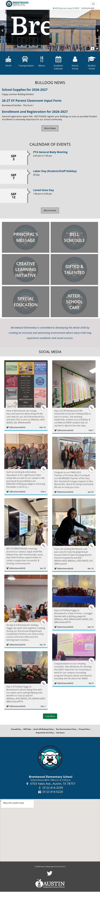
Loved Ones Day (43, 190)
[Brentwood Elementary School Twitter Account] (50, 875)
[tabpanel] (50, 30)
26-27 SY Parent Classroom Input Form (31, 100)
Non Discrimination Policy (66, 729)
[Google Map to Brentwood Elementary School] (50, 830)
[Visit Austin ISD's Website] (50, 883)
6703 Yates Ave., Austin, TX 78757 (66, 8)
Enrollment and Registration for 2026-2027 (35, 111)
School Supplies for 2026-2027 (25, 89)
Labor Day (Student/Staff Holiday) (55, 171)
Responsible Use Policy (45, 733)
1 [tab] (88, 48)
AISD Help (27, 729)
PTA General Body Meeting (50, 152)
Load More (50, 716)
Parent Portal (75, 67)
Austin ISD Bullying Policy (43, 729)
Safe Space (60, 733)
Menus (41, 65)
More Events (50, 210)
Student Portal (92, 67)
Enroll (8, 65)
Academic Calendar (58, 67)
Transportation (25, 65)
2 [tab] (92, 48)
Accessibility (16, 729)
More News (50, 128)
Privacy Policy (84, 729)
